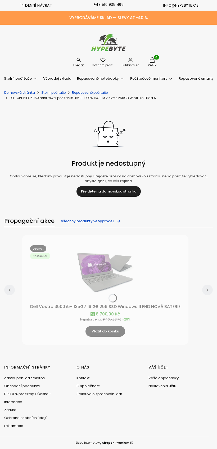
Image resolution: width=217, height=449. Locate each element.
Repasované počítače (90, 92)
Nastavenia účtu (162, 385)
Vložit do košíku (105, 331)
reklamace (13, 425)
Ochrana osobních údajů (25, 417)
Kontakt (82, 377)
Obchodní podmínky (22, 385)
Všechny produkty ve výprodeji (87, 221)
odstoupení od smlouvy (24, 377)
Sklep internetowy (102, 443)
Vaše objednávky (163, 377)
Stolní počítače (53, 92)
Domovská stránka (19, 92)
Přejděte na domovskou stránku (108, 191)
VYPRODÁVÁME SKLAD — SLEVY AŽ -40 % (108, 17)
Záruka (10, 409)
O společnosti (88, 385)
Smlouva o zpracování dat (99, 393)
